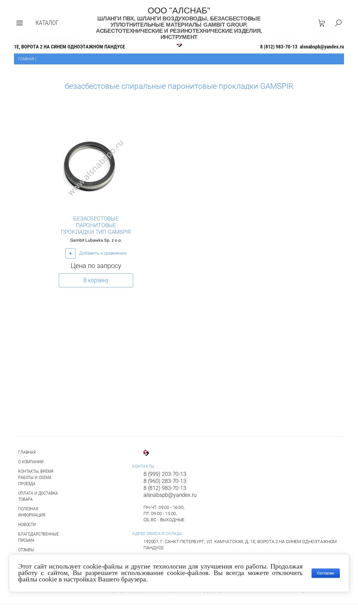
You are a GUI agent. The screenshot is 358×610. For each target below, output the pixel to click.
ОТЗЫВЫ (26, 549)
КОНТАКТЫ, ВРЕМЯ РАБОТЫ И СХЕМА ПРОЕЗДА (35, 477)
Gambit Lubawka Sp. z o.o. (96, 240)
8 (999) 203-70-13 (164, 473)
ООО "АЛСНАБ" (179, 10)
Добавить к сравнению (102, 253)
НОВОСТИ (27, 524)
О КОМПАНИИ (30, 461)
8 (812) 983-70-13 (278, 47)
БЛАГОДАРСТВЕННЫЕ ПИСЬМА (38, 537)
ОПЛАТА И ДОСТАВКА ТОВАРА (38, 496)
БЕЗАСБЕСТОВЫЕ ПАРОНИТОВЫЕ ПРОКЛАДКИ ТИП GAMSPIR (96, 225)
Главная (26, 59)
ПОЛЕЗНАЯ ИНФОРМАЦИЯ (31, 512)
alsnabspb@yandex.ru (322, 47)
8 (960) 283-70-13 (164, 480)
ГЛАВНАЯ (27, 452)
